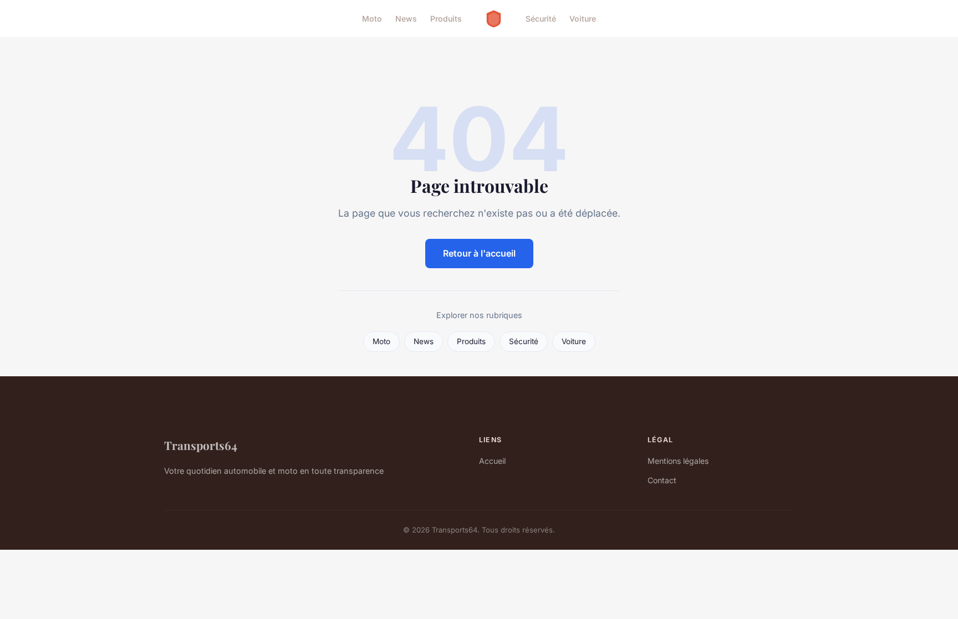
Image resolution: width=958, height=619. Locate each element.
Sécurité (541, 18)
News (406, 18)
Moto (372, 18)
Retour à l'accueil (479, 253)
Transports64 (200, 445)
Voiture (582, 18)
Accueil (492, 460)
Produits (446, 18)
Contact (662, 480)
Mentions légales (678, 460)
